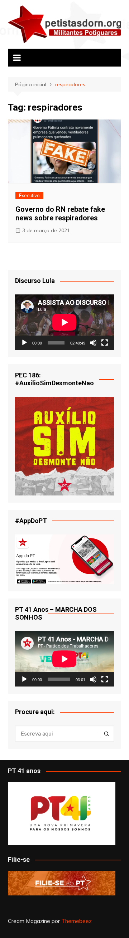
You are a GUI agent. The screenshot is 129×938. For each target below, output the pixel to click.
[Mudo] (93, 342)
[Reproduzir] (24, 342)
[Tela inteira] (104, 342)
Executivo (29, 195)
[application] (64, 322)
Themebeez (76, 921)
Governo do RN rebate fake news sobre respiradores (60, 213)
